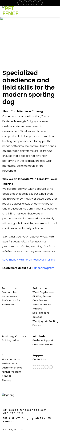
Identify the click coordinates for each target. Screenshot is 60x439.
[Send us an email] (30, 2)
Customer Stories (42, 345)
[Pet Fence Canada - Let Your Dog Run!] (18, 11)
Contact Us (39, 359)
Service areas (9, 364)
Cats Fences (39, 300)
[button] (55, 11)
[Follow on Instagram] (25, 2)
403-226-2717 (13, 413)
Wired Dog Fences (43, 292)
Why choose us (11, 359)
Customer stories (12, 368)
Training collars (11, 340)
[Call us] (35, 2)
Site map (7, 380)
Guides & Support (42, 340)
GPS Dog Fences (41, 296)
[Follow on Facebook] (19, 2)
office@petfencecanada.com (25, 410)
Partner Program (43, 268)
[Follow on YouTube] (40, 2)
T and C (6, 376)
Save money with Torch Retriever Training (28, 260)
